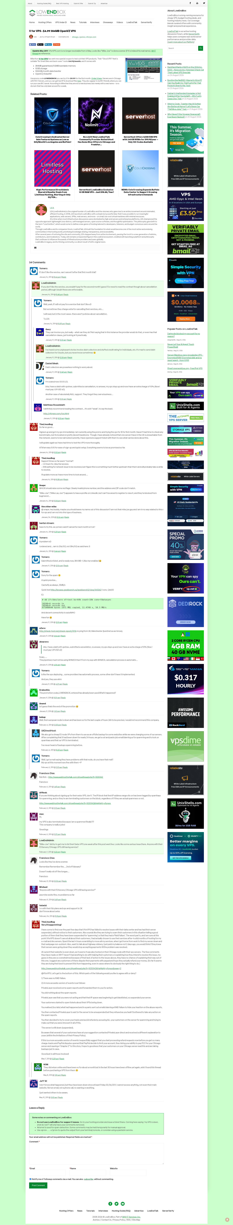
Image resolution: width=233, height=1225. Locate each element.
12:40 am (63, 372)
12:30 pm (57, 725)
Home (32, 22)
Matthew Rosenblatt (54, 405)
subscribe (88, 1179)
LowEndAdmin (48, 283)
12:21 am (63, 340)
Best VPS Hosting (62, 3)
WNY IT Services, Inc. (131, 1217)
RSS (129, 1220)
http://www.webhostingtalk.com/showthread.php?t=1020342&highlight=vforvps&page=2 (81, 968)
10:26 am (59, 517)
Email (32, 1168)
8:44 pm (57, 277)
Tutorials (83, 22)
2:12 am (57, 808)
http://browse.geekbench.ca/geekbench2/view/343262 (76, 590)
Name (73, 1168)
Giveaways (108, 22)
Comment (34, 1141)
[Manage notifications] (227, 1220)
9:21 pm (58, 916)
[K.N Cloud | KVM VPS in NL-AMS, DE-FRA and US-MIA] (185, 321)
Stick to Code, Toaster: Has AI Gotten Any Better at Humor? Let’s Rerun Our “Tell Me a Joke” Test (184, 106)
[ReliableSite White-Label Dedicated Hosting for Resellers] (185, 186)
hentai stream (46, 523)
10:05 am (57, 881)
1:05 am (57, 1075)
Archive (96, 1220)
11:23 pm (57, 852)
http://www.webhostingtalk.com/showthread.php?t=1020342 (75, 777)
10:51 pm (57, 501)
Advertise (104, 3)
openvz (82, 37)
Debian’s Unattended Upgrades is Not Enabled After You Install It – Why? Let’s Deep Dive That (184, 96)
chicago (75, 37)
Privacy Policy (119, 1220)
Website (113, 1168)
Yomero (43, 268)
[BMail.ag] (185, 254)
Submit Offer (78, 3)
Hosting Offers (45, 22)
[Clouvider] (185, 220)
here (79, 81)
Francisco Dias (46, 773)
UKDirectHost (48, 730)
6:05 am (57, 665)
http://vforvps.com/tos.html (56, 413)
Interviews (94, 22)
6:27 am (59, 684)
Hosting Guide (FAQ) (44, 3)
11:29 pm (57, 532)
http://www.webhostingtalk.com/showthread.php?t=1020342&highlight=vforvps (75, 803)
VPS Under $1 (61, 22)
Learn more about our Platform (181, 42)
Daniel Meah (52, 363)
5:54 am (57, 636)
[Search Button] (200, 48)
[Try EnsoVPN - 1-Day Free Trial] (185, 287)
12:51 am (63, 399)
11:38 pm (59, 479)
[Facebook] (190, 3)
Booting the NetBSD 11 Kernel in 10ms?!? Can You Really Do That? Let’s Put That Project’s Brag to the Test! (184, 83)
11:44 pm (57, 551)
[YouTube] (197, 3)
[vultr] (185, 153)
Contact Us (106, 1220)
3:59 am (57, 900)
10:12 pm (57, 452)
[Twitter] (204, 3)
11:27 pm (57, 834)
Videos (119, 22)
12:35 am (63, 357)
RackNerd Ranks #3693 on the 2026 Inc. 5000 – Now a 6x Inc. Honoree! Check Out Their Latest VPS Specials (185, 70)
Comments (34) (63, 37)
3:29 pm (55, 1059)
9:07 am (57, 698)
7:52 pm (57, 711)
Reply (64, 277)
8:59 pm (61, 324)
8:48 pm (59, 294)
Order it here (96, 78)
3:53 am (54, 1097)
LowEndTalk (132, 22)
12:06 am (59, 566)
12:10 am (59, 622)
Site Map (136, 1220)
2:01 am (59, 767)
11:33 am (61, 418)
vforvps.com (91, 37)
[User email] (35, 248)
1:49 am (57, 787)
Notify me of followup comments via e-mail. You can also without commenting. (73, 1179)
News (72, 22)
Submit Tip (92, 3)
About (30, 3)
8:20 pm (59, 750)
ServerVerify (146, 22)
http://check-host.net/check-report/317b (57, 631)
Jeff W (43, 1081)
